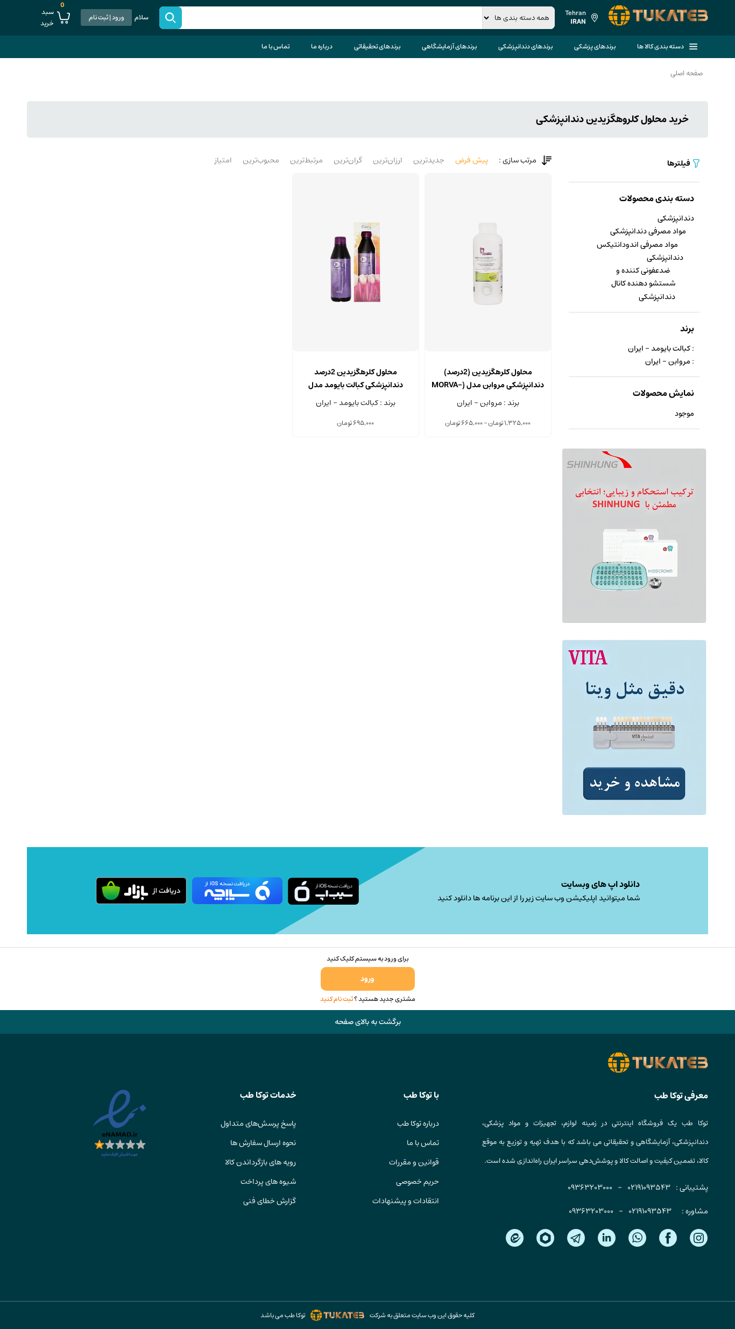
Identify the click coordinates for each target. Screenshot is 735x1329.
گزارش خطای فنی (269, 1201)
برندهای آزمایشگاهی (449, 46)
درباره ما (322, 46)
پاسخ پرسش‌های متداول (258, 1123)
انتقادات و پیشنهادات (405, 1201)
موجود (684, 413)
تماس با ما (275, 46)
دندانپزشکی (676, 218)
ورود (367, 978)
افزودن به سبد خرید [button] (355, 350)
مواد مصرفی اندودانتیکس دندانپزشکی (640, 251)
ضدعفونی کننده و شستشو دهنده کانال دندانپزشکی (643, 283)
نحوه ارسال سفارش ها (263, 1142)
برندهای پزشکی (595, 46)
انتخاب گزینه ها (488, 350)
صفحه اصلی (686, 73)
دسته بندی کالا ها (660, 46)
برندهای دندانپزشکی (525, 46)
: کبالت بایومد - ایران (661, 348)
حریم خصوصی (417, 1181)
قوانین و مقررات (414, 1162)
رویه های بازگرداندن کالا (260, 1162)
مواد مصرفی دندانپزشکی (648, 231)
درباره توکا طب (418, 1123)
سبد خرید (52, 17)
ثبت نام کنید (336, 999)
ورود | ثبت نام (106, 17)
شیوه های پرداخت (268, 1181)
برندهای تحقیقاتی (377, 46)
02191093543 (648, 1187)
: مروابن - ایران (669, 361)
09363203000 (590, 1187)
